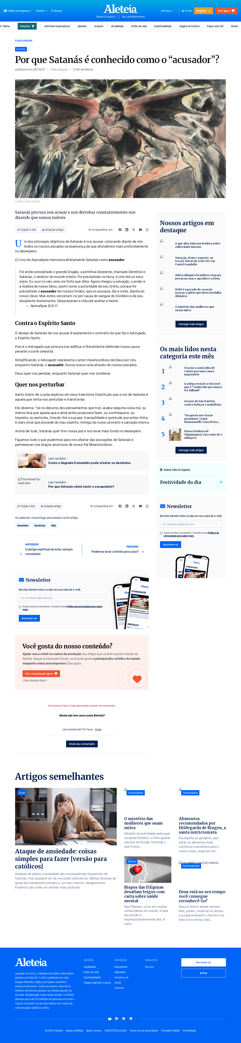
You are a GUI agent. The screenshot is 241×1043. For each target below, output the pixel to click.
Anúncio (119, 988)
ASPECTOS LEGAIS (115, 1030)
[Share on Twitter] (133, 229)
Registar (201, 10)
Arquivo (98, 26)
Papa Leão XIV (215, 26)
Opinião (82, 26)
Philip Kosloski (59, 69)
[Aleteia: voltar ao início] (120, 8)
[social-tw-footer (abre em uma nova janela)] (124, 1019)
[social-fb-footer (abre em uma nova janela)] (117, 1019)
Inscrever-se (29, 618)
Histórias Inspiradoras (57, 26)
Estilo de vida (139, 26)
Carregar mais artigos (191, 324)
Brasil (234, 26)
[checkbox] (20, 607)
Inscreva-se (121, 977)
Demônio (22, 525)
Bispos (132, 861)
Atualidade (117, 26)
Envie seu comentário (82, 744)
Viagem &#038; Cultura (97, 982)
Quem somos (93, 1030)
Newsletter (121, 967)
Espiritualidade (163, 26)
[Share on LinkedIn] (126, 229)
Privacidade (189, 1030)
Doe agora (224, 10)
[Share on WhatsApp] (147, 229)
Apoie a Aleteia (74, 1030)
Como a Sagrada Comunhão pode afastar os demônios (89, 463)
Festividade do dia (180, 482)
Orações (25, 26)
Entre (98, 729)
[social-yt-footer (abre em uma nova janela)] (109, 1019)
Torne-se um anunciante (144, 1030)
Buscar (58, 10)
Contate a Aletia (170, 1030)
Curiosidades (135, 792)
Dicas (22, 792)
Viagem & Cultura (189, 26)
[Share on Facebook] (120, 229)
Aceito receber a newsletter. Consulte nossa (62, 608)
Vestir (117, 982)
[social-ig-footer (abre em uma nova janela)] (131, 1019)
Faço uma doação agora (39, 673)
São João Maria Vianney (133, 16)
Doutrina (39, 525)
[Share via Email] (140, 229)
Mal (53, 525)
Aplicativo (120, 972)
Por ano (149, 967)
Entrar (188, 10)
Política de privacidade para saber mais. (191, 534)
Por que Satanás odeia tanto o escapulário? (81, 486)
